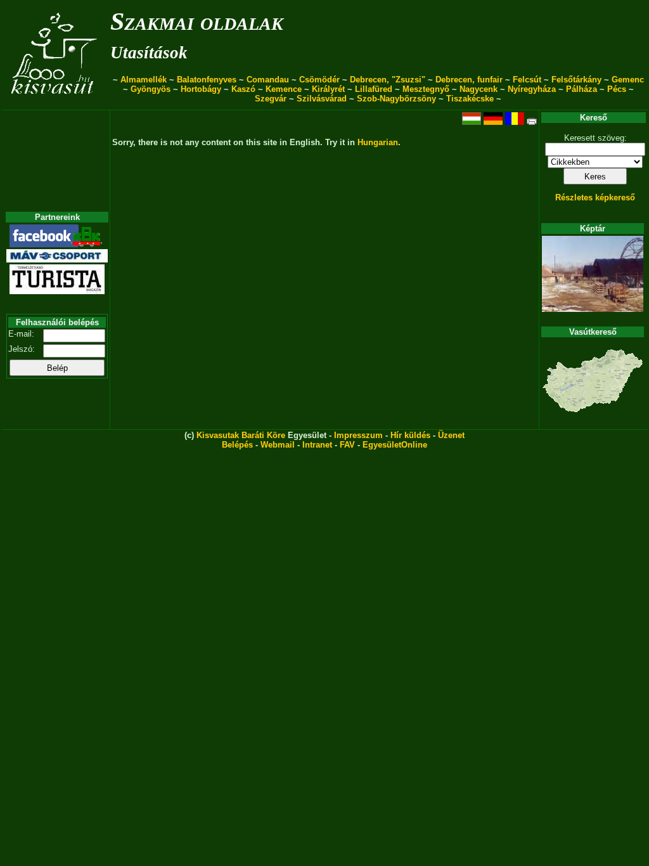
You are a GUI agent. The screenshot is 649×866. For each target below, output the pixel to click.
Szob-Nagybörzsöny (396, 98)
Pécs (616, 89)
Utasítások (149, 52)
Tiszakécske (470, 98)
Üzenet (451, 435)
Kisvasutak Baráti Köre (240, 435)
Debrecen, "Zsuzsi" (387, 79)
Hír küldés (410, 435)
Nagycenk (478, 89)
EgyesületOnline (395, 444)
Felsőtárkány (576, 79)
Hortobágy (201, 89)
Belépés (237, 444)
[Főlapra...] (55, 103)
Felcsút (527, 79)
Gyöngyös (150, 89)
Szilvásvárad (322, 98)
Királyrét (328, 89)
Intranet (317, 444)
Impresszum (358, 435)
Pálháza (581, 89)
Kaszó (243, 89)
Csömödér (319, 79)
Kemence (284, 89)
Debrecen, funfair (469, 79)
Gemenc (628, 79)
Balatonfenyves (206, 79)
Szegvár (270, 98)
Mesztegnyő (425, 89)
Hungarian (377, 142)
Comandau (268, 79)
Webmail (277, 444)
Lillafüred (373, 89)
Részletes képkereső (595, 197)
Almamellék (143, 79)
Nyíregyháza (532, 89)
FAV (347, 444)
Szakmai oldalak (196, 21)
